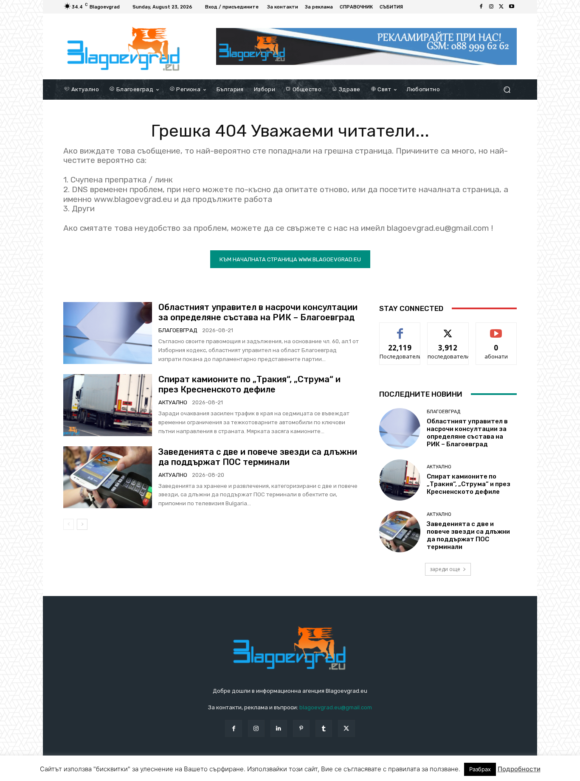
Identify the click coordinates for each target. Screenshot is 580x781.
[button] (507, 89)
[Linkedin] (278, 728)
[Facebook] (481, 7)
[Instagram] (491, 7)
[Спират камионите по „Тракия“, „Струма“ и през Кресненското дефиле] (107, 405)
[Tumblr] (323, 728)
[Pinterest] (301, 728)
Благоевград (177, 330)
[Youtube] (512, 7)
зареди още (445, 569)
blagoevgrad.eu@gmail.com (335, 707)
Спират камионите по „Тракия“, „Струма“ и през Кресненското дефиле (249, 384)
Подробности (519, 769)
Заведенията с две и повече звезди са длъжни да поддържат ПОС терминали (257, 457)
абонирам (496, 329)
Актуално (172, 402)
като (400, 329)
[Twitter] (501, 7)
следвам (448, 329)
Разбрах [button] (480, 769)
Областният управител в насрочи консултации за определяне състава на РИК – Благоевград (258, 312)
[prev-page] (68, 524)
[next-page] (82, 524)
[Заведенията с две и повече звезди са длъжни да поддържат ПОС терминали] (107, 477)
